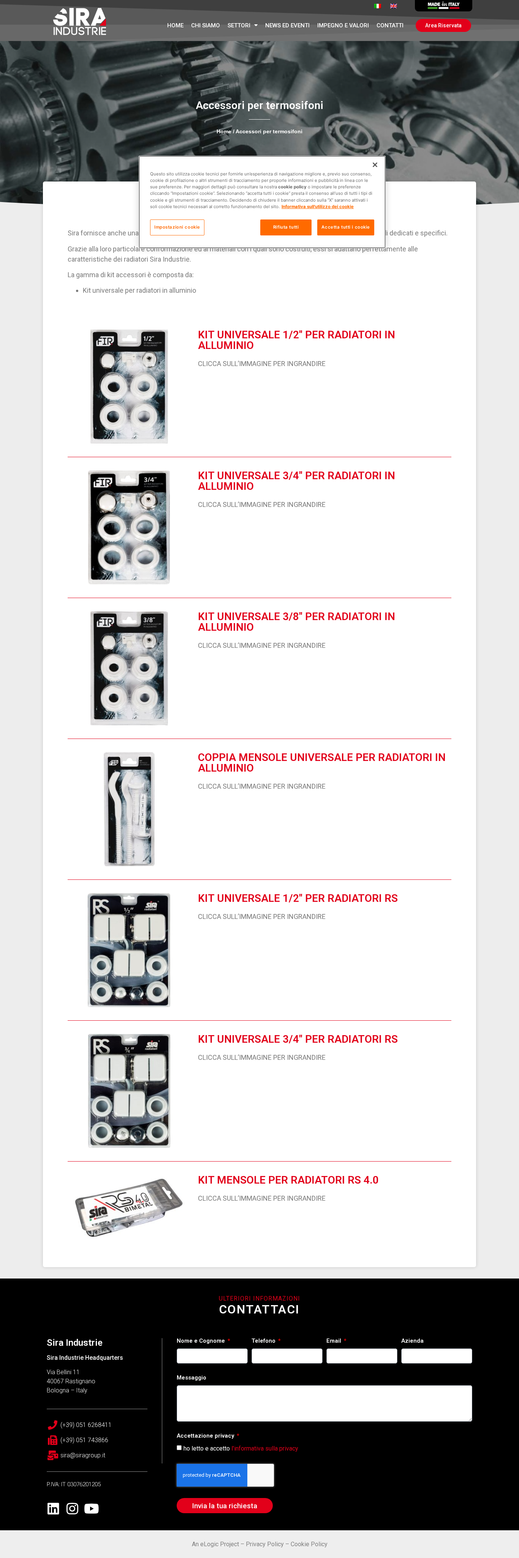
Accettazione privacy (206, 1436)
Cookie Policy (309, 1544)
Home (175, 25)
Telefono (264, 1341)
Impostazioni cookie (177, 227)
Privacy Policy (265, 1544)
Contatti (390, 25)
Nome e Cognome (201, 1341)
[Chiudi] (375, 164)
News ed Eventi (287, 25)
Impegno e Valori (343, 25)
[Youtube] (91, 1508)
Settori (239, 25)
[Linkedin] (53, 1508)
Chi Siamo (205, 25)
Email (334, 1341)
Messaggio (191, 1378)
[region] (262, 202)
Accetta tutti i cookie (345, 227)
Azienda (412, 1341)
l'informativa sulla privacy (264, 1448)
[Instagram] (72, 1508)
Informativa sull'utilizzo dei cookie (318, 206)
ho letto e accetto (241, 1448)
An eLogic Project (215, 1544)
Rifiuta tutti (286, 227)
